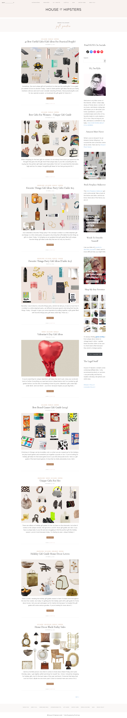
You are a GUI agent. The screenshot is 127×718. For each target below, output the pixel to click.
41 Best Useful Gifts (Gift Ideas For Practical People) (50, 41)
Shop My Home (82, 2)
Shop (73, 2)
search (3, 2)
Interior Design (36, 2)
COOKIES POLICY (89, 387)
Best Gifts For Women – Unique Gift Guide (50, 114)
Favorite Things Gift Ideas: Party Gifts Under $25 (50, 187)
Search (86, 58)
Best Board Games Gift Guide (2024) (50, 407)
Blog (93, 707)
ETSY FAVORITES (95, 354)
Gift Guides (48, 185)
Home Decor (46, 2)
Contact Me (26, 707)
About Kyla (92, 2)
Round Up (54, 185)
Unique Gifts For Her (50, 480)
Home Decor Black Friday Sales (50, 627)
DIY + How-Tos (56, 2)
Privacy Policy (100, 707)
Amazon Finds (40, 185)
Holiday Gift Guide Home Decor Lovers (50, 553)
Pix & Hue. (77, 715)
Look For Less (47, 624)
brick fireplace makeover (95, 191)
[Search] (105, 61)
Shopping (60, 185)
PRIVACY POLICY (89, 385)
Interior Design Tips (56, 707)
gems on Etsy (100, 337)
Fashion (44, 331)
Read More (50, 98)
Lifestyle (66, 2)
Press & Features (85, 707)
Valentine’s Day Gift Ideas (50, 334)
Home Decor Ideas (43, 707)
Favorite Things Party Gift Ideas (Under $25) (50, 261)
